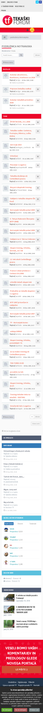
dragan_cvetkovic (24, 147)
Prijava (3, 10)
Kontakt (37, 685)
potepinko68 (22, 167)
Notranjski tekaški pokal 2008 (22, 230)
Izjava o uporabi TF (10, 685)
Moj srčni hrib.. (9, 502)
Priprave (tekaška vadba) (20, 88)
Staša (13, 51)
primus (19, 253)
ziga (18, 80)
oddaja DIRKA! (16, 331)
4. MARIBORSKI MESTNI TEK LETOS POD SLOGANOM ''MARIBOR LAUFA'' (25, 610)
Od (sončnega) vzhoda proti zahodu (17, 451)
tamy (19, 334)
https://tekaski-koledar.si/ (13, 464)
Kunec (19, 366)
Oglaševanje (22, 682)
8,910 (21, 531)
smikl (19, 296)
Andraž (19, 204)
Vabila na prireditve (13, 469)
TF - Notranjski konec (19, 322)
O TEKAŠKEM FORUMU (7, 6)
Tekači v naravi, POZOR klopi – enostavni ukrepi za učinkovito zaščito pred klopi (26, 624)
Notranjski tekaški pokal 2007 (22, 313)
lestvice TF (10, 507)
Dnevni (20, 524)
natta (19, 285)
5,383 (21, 548)
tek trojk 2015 (16, 144)
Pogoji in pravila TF (25, 685)
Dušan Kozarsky (23, 374)
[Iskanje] (21, 55)
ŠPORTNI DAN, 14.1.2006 (20, 121)
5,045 (21, 564)
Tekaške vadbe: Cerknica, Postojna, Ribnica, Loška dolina (21, 133)
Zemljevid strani (12, 2)
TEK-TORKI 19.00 (17, 363)
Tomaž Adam (22, 190)
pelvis (19, 212)
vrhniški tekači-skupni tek (21, 282)
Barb (19, 158)
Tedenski (32, 524)
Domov (3, 2)
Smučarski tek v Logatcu (20, 406)
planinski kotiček (12, 482)
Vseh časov (9, 524)
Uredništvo (12, 682)
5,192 (21, 556)
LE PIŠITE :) (21, 669)
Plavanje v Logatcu (18, 165)
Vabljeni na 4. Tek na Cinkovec (22, 239)
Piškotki (31, 682)
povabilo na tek (16, 372)
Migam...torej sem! (10, 489)
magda (19, 408)
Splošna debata (11, 456)
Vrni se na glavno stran (11, 431)
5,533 (21, 540)
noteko (20, 139)
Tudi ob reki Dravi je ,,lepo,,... (14, 477)
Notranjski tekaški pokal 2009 (22, 210)
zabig (19, 400)
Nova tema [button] (9, 62)
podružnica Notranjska (17, 46)
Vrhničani (14, 156)
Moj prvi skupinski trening (21, 187)
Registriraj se (19, 6)
